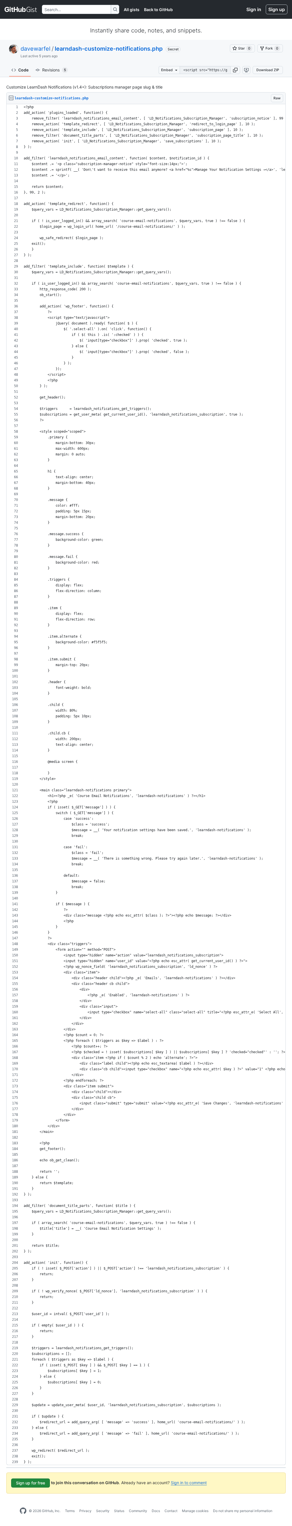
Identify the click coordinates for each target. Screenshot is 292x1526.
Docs (156, 1511)
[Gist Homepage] (21, 9)
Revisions (54, 69)
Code (23, 69)
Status (119, 1511)
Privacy (85, 1511)
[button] (235, 70)
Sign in (253, 9)
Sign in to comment (189, 1482)
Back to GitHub (158, 9)
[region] (146, 784)
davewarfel (35, 48)
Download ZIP (267, 70)
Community (138, 1511)
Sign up (276, 9)
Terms (70, 1511)
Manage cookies (195, 1511)
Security (103, 1511)
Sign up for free (30, 1482)
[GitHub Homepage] (23, 1511)
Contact (171, 1511)
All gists (131, 9)
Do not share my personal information (242, 1511)
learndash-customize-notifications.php (109, 48)
